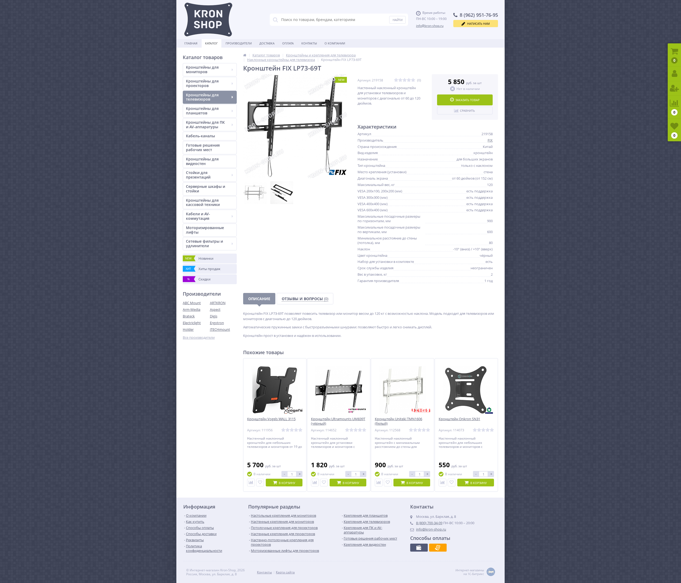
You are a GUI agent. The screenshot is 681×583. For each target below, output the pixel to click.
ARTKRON (218, 302)
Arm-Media (191, 309)
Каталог (211, 43)
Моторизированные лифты (205, 230)
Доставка (267, 43)
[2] (400, 80)
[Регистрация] (674, 88)
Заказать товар (467, 100)
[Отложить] (260, 482)
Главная (190, 43)
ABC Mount (192, 302)
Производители (239, 43)
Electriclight (192, 322)
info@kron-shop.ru (429, 25)
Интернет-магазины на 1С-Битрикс (469, 572)
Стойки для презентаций (198, 175)
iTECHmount (220, 329)
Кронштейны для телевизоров (202, 97)
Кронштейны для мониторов (202, 69)
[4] (409, 80)
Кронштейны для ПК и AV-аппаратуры (205, 124)
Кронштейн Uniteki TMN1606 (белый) (398, 421)
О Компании (335, 43)
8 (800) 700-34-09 (429, 522)
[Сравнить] (251, 482)
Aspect (215, 309)
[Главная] (244, 55)
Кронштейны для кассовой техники (203, 202)
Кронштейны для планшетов (202, 110)
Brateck (189, 316)
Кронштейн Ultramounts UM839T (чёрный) (338, 421)
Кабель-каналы (200, 135)
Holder (188, 329)
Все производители (199, 337)
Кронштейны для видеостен (202, 161)
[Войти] (674, 74)
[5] (413, 80)
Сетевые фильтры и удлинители (204, 243)
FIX (490, 140)
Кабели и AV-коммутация (198, 216)
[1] (396, 80)
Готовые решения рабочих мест (203, 147)
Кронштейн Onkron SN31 (459, 419)
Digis (213, 316)
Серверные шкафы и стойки (205, 188)
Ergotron (217, 322)
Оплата (288, 43)
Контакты (309, 43)
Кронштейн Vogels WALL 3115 (271, 419)
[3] (404, 80)
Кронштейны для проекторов (202, 83)
